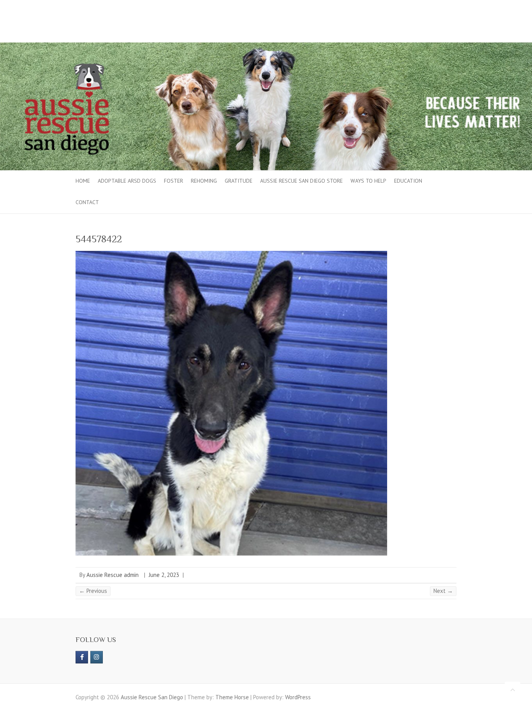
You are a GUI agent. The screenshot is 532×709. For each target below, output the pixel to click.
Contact (87, 202)
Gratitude (238, 180)
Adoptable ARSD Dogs (127, 180)
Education (408, 180)
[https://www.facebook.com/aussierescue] (82, 657)
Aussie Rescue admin (112, 574)
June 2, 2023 (164, 574)
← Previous (93, 590)
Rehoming (204, 180)
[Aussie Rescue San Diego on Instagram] (96, 657)
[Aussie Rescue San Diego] (266, 46)
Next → (443, 590)
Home (83, 180)
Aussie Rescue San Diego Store (301, 180)
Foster (173, 180)
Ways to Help (368, 180)
